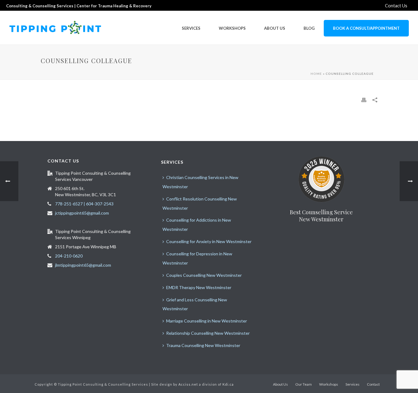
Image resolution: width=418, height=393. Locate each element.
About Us (274, 28)
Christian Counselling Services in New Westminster (200, 182)
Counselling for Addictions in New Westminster (196, 224)
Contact (373, 384)
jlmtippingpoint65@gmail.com (83, 265)
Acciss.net (188, 384)
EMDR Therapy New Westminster (198, 287)
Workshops (232, 28)
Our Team (303, 384)
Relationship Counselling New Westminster (208, 333)
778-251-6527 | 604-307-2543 (84, 203)
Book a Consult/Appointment (366, 28)
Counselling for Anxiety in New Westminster (209, 241)
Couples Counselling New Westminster (204, 275)
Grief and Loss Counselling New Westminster (194, 304)
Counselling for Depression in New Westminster (197, 258)
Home (316, 73)
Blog (309, 28)
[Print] (363, 99)
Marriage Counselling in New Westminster (206, 320)
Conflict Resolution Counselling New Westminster (199, 203)
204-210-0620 (69, 255)
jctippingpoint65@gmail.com (82, 213)
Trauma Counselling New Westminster (203, 345)
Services (191, 28)
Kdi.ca (228, 384)
